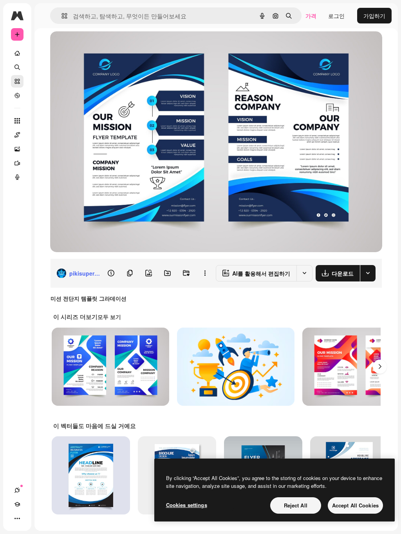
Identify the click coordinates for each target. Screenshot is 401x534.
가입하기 (374, 16)
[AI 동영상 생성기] (17, 163)
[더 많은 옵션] (205, 273)
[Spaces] (17, 135)
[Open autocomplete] (61, 16)
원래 (95, 46)
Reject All (295, 505)
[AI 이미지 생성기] (17, 149)
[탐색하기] (17, 95)
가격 (310, 16)
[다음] (380, 367)
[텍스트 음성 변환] (17, 177)
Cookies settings (186, 505)
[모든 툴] (17, 121)
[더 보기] (17, 518)
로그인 (336, 16)
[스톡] (17, 81)
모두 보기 (109, 317)
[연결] (17, 490)
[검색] (17, 67)
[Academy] (17, 504)
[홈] (17, 53)
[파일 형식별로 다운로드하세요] (368, 273)
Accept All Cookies (355, 505)
